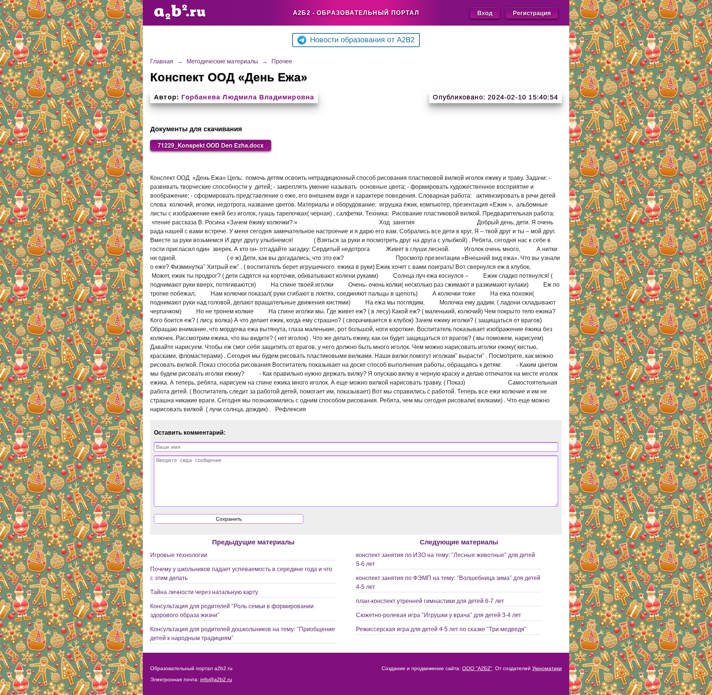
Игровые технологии (178, 555)
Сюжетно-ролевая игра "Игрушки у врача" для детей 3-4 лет (438, 615)
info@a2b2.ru (216, 679)
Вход (484, 13)
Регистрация (532, 13)
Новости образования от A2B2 (362, 40)
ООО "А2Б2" (477, 668)
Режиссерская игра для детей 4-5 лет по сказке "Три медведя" (441, 629)
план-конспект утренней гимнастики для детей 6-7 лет (430, 601)
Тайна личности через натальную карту (204, 592)
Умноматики (547, 668)
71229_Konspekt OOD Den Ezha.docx (211, 145)
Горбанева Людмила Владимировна (247, 97)
